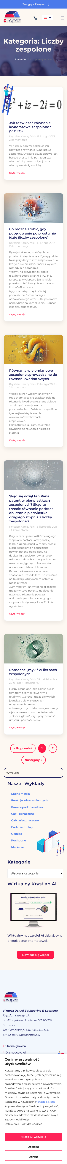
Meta (51, 1101)
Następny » (33, 760)
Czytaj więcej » (17, 172)
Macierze (17, 847)
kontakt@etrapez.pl (26, 1034)
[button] (62, 18)
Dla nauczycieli (15, 1052)
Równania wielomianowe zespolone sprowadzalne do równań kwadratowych (33, 375)
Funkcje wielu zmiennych (29, 800)
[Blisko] (62, 1059)
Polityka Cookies (31, 1124)
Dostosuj (33, 1146)
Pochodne (18, 840)
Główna (20, 59)
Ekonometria (20, 793)
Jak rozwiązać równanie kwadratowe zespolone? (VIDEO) (30, 127)
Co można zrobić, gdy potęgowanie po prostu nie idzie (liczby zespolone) (32, 233)
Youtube (41, 1101)
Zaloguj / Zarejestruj (36, 4)
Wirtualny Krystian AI (32, 883)
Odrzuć (33, 1156)
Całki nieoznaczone (25, 820)
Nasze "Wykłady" (26, 783)
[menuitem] (47, 17)
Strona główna (15, 1046)
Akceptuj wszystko (33, 1136)
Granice (16, 834)
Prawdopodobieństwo (27, 807)
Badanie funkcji (22, 827)
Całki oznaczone (22, 813)
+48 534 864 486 (37, 1030)
